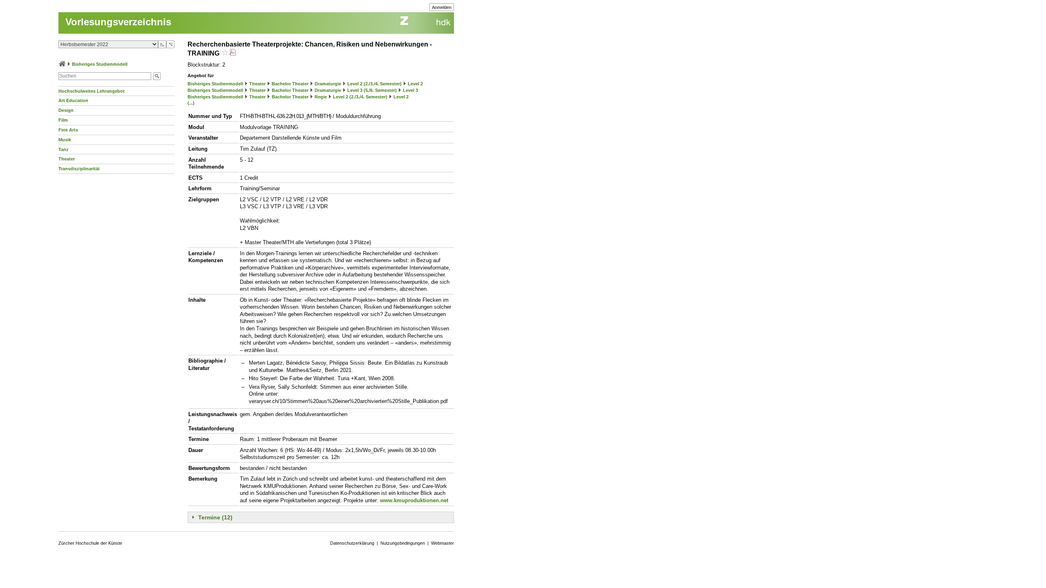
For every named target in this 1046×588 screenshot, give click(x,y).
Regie (321, 96)
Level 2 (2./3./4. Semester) (374, 83)
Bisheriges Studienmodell (99, 64)
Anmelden (441, 7)
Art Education (73, 100)
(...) (191, 102)
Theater (66, 158)
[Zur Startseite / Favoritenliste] (62, 64)
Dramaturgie (328, 83)
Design (66, 110)
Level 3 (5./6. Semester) (372, 90)
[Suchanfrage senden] (157, 76)
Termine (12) (215, 517)
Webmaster (442, 543)
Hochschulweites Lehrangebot (91, 91)
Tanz (63, 149)
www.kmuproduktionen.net (414, 500)
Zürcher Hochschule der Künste (90, 543)
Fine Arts (68, 129)
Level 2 (415, 83)
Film (63, 120)
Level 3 (410, 90)
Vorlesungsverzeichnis (118, 21)
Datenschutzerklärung (352, 543)
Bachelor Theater (290, 83)
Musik (64, 139)
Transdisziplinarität (79, 168)
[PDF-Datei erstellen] (232, 53)
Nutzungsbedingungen (402, 543)
